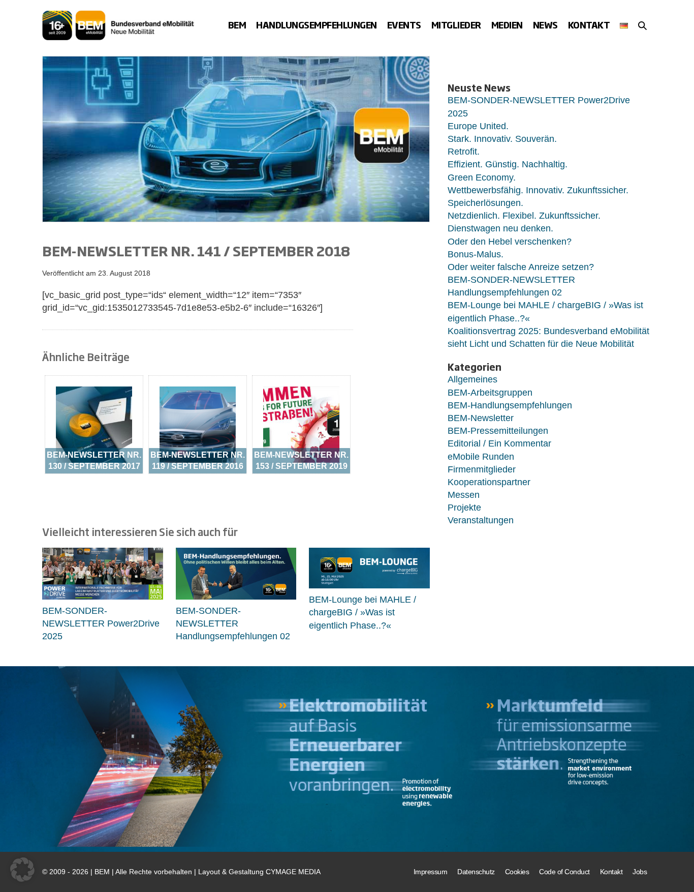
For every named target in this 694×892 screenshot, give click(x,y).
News (545, 24)
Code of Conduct (564, 872)
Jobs (640, 872)
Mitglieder (456, 24)
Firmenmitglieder (482, 469)
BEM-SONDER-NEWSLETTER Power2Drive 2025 (101, 623)
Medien (507, 24)
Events (404, 24)
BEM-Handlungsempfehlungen (510, 405)
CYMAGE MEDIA (293, 872)
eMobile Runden (481, 457)
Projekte (464, 507)
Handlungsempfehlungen (316, 24)
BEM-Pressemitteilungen (498, 431)
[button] (642, 25)
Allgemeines (472, 379)
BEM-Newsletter (481, 418)
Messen (464, 495)
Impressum (431, 872)
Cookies (517, 872)
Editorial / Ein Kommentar (499, 443)
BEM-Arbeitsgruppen (490, 393)
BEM (237, 24)
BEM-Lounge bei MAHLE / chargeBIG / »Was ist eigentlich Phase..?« (362, 612)
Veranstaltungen (481, 520)
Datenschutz (476, 872)
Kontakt (589, 24)
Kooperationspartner (489, 482)
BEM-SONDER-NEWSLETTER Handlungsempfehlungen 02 (233, 623)
